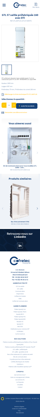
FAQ (19, 411)
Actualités (20, 385)
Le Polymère (20, 382)
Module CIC (20, 321)
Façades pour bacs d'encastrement (20, 359)
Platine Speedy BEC (20, 319)
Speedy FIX (20, 324)
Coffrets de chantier (20, 296)
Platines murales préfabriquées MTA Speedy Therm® (20, 347)
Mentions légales (19, 406)
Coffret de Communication (20, 301)
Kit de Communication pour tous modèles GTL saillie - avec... (20, 166)
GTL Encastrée (20, 286)
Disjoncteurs (20, 294)
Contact (20, 387)
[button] (37, 208)
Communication (20, 291)
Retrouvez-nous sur (20, 235)
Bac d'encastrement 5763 (20, 222)
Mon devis (36, 7)
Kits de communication (20, 357)
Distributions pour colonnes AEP (20, 329)
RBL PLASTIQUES (26, 398)
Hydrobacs (20, 364)
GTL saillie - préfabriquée (20, 349)
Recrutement (20, 413)
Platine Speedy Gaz (20, 309)
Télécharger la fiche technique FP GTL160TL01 (20, 94)
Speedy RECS (20, 314)
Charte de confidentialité (19, 409)
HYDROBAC (20, 331)
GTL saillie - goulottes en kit (20, 352)
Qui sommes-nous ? (20, 375)
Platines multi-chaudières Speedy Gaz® (20, 367)
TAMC (20, 299)
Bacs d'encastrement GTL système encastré (20, 354)
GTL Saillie (20, 289)
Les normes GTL (20, 380)
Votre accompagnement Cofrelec (20, 377)
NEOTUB (20, 326)
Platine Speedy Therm (20, 312)
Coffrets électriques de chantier (20, 362)
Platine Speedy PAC (20, 317)
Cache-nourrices (20, 334)
